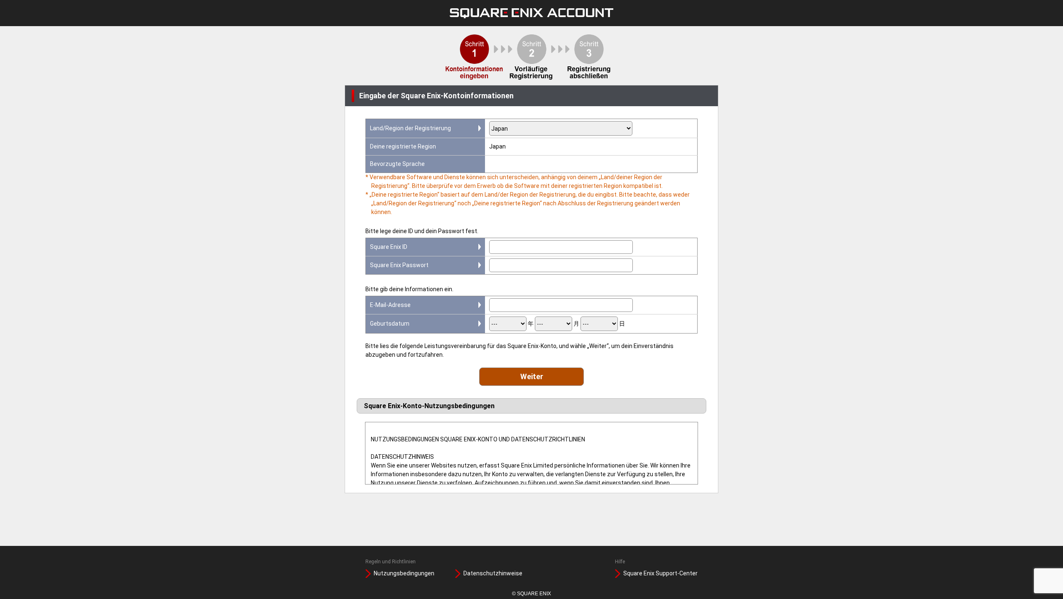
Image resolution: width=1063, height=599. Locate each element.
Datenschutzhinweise (492, 573)
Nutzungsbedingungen (404, 573)
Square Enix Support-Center (660, 573)
